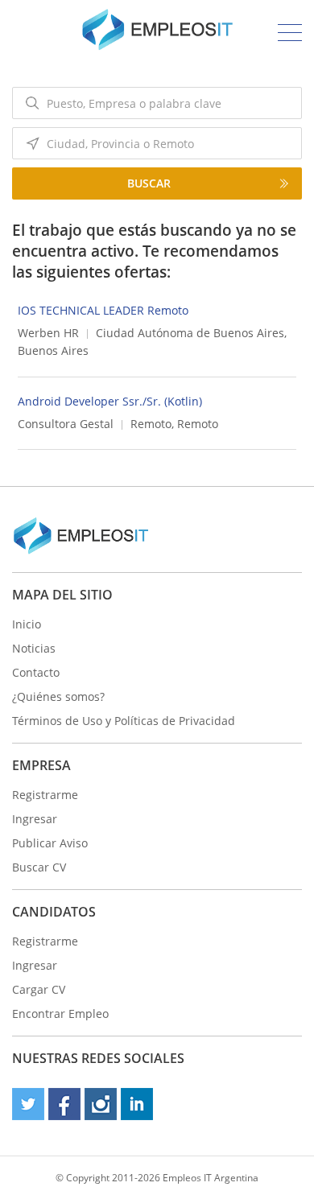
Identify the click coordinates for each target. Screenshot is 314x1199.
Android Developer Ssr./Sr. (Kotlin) (110, 401)
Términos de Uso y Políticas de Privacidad (123, 720)
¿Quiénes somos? (58, 696)
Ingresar (34, 818)
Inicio (26, 624)
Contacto (36, 672)
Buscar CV (39, 867)
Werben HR (48, 332)
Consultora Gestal (66, 423)
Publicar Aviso (50, 843)
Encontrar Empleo (60, 1013)
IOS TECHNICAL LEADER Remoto (103, 310)
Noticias (34, 648)
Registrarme (45, 794)
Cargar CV (38, 989)
